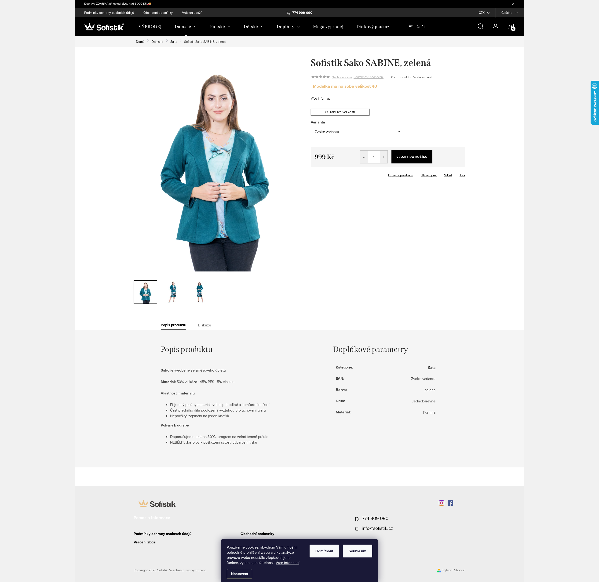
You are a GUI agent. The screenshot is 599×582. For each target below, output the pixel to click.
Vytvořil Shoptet (453, 570)
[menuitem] (150, 26)
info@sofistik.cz (377, 528)
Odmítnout (324, 551)
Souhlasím (357, 551)
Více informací (287, 562)
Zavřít (336, 174)
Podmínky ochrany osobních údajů (109, 12)
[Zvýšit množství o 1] (383, 157)
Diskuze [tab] (204, 325)
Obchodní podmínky (158, 12)
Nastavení (239, 573)
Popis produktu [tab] (173, 325)
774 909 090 (375, 518)
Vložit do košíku (411, 157)
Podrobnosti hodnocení (369, 77)
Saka (431, 367)
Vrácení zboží (191, 12)
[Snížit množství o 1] (364, 157)
